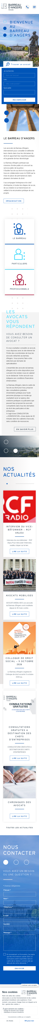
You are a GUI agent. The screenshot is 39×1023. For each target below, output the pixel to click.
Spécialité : (8, 88)
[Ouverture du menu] (34, 7)
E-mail (5, 915)
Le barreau (19, 238)
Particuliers (19, 263)
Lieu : (5, 79)
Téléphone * (8, 907)
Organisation (14, 201)
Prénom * (7, 890)
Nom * (5, 898)
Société (6, 924)
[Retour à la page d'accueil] (12, 7)
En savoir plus (24, 429)
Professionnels (19, 288)
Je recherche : (9, 71)
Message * (7, 932)
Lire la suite (19, 551)
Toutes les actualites (19, 827)
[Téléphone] (27, 7)
